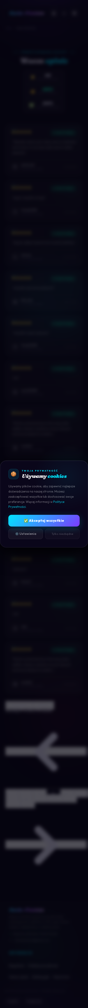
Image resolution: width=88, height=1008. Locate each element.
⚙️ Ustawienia (25, 534)
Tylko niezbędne (62, 534)
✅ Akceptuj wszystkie (44, 520)
